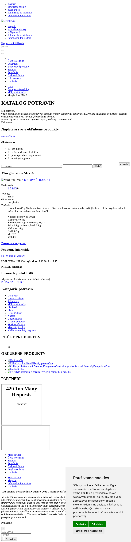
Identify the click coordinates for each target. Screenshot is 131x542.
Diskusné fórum (16, 75)
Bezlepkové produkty (18, 66)
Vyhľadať (124, 164)
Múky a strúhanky (17, 92)
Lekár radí (13, 63)
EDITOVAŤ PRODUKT (37, 180)
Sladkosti (12, 307)
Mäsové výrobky (16, 327)
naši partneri (14, 9)
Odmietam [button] (97, 524)
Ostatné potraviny (17, 321)
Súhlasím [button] (81, 524)
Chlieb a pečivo (15, 298)
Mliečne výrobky (16, 324)
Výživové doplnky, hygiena (22, 330)
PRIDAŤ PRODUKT (12, 282)
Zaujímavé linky (16, 469)
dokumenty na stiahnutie (20, 12)
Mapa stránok (14, 454)
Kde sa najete (14, 78)
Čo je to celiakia (16, 60)
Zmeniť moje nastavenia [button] (89, 530)
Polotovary (13, 301)
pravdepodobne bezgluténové (26, 155)
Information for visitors (19, 15)
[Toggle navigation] (2, 53)
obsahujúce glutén (21, 158)
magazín (12, 4)
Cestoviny (13, 295)
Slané (10, 310)
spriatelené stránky (17, 6)
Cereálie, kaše (15, 313)
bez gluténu (17, 148)
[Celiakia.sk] (8, 21)
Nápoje (11, 315)
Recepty (12, 69)
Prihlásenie (18, 43)
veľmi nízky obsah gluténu (25, 152)
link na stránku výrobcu (13, 255)
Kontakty (12, 81)
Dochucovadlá (15, 318)
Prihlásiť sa (10, 539)
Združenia (13, 72)
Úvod (10, 86)
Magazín (12, 480)
